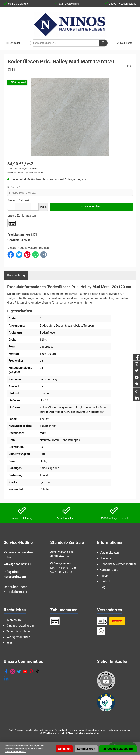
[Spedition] (102, 621)
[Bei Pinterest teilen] (27, 254)
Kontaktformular (15, 592)
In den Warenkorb (91, 206)
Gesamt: (12, 200)
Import (104, 575)
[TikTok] (37, 671)
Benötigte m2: (13, 187)
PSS (130, 66)
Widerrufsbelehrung (19, 631)
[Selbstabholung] (101, 631)
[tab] (16, 275)
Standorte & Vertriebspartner (118, 564)
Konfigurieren (86, 748)
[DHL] (117, 621)
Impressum (13, 620)
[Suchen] (103, 43)
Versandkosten (109, 552)
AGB (9, 643)
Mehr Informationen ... (15, 751)
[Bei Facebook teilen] (11, 254)
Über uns (105, 558)
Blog (103, 587)
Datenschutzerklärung (20, 625)
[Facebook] (6, 671)
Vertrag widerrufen (18, 637)
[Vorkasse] (12, 223)
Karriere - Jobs (109, 569)
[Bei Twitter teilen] (19, 254)
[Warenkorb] (137, 41)
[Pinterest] (31, 671)
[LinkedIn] (6, 678)
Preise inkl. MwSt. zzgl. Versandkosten (25, 172)
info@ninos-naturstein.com (15, 574)
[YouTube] (25, 671)
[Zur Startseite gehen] (70, 24)
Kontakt (105, 581)
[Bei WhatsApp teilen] (35, 254)
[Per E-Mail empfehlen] (44, 254)
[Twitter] (19, 671)
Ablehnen (64, 748)
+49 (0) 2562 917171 (17, 564)
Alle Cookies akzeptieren (118, 748)
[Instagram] (12, 671)
